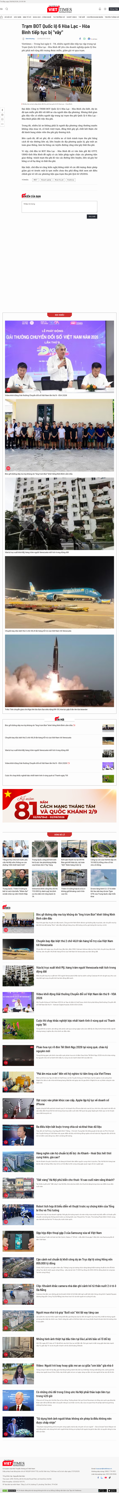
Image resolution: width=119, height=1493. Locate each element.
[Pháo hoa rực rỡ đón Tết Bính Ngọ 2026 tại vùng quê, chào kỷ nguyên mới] (18, 1055)
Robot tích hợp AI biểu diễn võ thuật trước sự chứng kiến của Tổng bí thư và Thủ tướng (75, 1208)
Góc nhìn (17, 17)
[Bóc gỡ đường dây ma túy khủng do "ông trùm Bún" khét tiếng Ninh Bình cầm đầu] (59, 435)
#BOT (35, 180)
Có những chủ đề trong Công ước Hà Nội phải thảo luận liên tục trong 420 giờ (73, 1394)
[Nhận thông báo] (100, 9)
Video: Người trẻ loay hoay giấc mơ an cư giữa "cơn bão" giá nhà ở (74, 1365)
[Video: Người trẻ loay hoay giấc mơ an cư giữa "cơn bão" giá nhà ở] (18, 1373)
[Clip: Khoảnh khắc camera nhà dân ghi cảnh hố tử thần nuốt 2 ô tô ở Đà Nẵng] (18, 1294)
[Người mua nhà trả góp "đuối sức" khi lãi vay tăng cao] (18, 1320)
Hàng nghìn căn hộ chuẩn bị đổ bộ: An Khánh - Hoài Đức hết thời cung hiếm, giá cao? (73, 1155)
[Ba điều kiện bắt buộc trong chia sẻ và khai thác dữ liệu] (18, 1135)
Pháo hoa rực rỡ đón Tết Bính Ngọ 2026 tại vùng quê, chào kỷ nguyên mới (72, 1049)
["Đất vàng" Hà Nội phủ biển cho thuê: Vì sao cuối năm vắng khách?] (18, 1188)
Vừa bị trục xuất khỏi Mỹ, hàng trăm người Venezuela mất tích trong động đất (37, 552)
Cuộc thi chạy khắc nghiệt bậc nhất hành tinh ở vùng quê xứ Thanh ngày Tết (36, 775)
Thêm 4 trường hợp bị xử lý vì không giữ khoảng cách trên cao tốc (73, 891)
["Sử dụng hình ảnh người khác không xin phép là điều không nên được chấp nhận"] (18, 1427)
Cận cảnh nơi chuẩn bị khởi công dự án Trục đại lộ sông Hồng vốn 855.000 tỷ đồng (74, 1261)
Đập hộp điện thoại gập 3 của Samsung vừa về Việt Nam (69, 1233)
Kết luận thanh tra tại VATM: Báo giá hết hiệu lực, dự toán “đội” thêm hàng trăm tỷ (73, 862)
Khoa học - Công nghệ (42, 17)
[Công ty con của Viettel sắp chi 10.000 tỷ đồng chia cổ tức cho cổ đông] (104, 848)
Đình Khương (30, 39)
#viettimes (70, 180)
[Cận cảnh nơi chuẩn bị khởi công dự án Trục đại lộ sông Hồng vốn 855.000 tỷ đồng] (18, 1267)
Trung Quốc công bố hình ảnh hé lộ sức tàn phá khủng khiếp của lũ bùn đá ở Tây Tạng (44, 862)
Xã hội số (8, 17)
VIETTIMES (59, 9)
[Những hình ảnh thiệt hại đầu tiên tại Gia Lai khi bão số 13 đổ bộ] (18, 1347)
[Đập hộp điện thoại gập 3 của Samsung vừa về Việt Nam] (18, 1241)
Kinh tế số (27, 17)
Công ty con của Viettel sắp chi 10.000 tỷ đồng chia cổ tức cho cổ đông (103, 862)
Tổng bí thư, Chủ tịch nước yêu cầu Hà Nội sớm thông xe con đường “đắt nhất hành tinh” (15, 862)
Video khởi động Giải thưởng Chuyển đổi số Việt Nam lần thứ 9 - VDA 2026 (36, 395)
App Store (102, 1490)
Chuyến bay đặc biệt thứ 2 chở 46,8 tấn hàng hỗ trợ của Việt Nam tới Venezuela (38, 631)
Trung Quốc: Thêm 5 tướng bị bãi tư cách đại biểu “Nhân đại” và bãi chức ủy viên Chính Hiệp (15, 891)
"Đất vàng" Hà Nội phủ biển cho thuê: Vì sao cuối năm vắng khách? (75, 1179)
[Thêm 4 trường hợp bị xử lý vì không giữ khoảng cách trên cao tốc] (74, 877)
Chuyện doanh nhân (95, 17)
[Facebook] (80, 39)
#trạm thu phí (59, 180)
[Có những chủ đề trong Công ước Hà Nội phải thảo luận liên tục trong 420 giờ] (18, 1400)
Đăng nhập (114, 9)
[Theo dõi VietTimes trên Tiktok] (110, 1478)
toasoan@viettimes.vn (104, 1468)
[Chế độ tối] (105, 9)
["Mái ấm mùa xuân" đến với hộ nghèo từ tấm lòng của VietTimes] (18, 1082)
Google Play (112, 1490)
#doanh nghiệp (46, 180)
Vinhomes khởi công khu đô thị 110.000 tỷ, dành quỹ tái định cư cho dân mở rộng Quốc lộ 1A (45, 893)
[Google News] (92, 39)
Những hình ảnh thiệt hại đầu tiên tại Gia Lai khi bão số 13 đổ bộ (73, 1339)
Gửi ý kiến (92, 216)
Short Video (72, 17)
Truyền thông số (112, 17)
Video (7, 908)
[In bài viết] (84, 38)
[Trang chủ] (1, 17)
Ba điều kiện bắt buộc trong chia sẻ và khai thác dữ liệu (69, 1126)
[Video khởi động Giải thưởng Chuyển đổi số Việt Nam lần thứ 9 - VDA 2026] (59, 357)
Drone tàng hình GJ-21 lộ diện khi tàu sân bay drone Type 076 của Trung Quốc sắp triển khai (103, 893)
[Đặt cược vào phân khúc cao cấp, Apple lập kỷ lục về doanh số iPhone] (18, 1108)
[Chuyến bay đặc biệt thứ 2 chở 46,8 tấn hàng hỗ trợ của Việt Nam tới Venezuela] (59, 592)
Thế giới (81, 17)
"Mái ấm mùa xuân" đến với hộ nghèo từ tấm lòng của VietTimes (73, 1073)
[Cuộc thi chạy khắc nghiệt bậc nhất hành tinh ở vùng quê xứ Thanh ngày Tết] (108, 779)
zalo (102, 1478)
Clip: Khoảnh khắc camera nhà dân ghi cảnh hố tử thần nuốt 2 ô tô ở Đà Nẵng (76, 1288)
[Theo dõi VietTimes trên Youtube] (106, 1478)
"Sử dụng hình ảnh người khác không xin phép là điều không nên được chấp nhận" (74, 1420)
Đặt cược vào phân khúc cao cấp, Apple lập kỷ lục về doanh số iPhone (72, 1102)
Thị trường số (59, 17)
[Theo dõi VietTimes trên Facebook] (98, 1478)
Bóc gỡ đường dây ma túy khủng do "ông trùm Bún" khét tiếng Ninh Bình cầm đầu (39, 474)
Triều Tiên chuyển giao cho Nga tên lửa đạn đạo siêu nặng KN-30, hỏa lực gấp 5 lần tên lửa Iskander (46, 709)
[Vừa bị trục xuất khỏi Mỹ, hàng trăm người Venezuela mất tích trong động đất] (59, 514)
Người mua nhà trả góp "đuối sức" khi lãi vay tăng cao (67, 1312)
